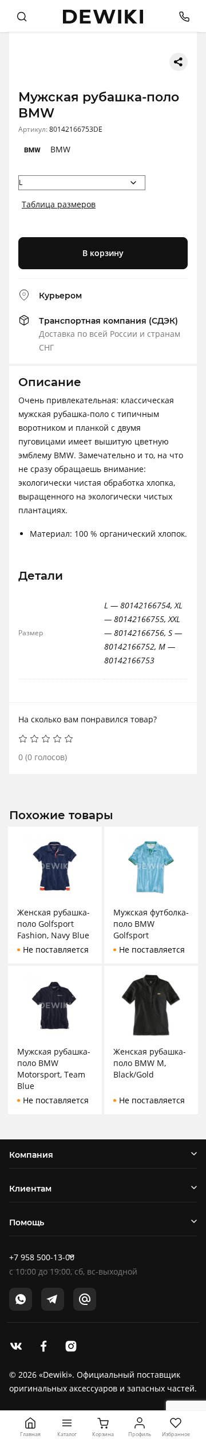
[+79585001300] (180, 16)
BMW (60, 149)
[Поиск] (21, 16)
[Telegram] (52, 1299)
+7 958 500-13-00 (41, 1257)
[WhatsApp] (20, 1299)
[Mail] (84, 1299)
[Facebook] (43, 1345)
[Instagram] (71, 1345)
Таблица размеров (59, 204)
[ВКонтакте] (16, 1345)
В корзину (103, 252)
